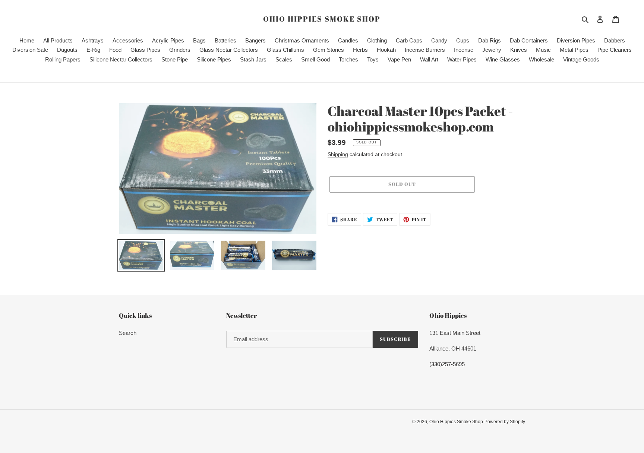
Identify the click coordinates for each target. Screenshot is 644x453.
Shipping (338, 154)
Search (127, 333)
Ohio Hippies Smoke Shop (322, 19)
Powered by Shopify (504, 421)
